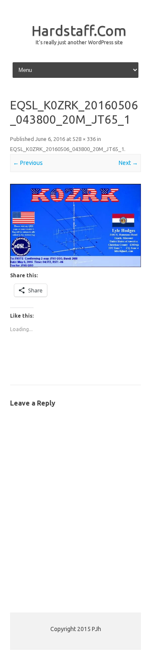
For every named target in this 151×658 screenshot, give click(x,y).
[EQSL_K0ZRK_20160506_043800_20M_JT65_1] (75, 226)
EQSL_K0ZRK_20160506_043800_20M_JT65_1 (67, 149)
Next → (128, 162)
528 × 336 (84, 139)
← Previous (28, 162)
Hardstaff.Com (78, 30)
